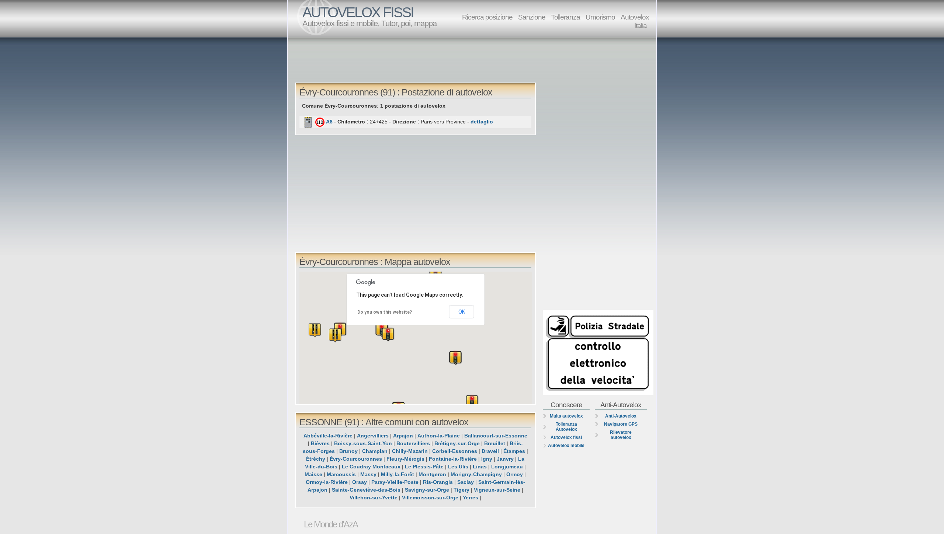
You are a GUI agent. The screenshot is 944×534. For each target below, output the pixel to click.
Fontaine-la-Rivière (453, 459)
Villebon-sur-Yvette (374, 497)
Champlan (375, 451)
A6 (329, 122)
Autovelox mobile (566, 445)
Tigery (461, 490)
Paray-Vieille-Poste (395, 482)
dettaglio (482, 122)
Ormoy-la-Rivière (327, 482)
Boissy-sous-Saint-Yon (363, 443)
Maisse (313, 474)
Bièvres (320, 443)
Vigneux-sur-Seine (497, 490)
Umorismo (600, 17)
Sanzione (531, 17)
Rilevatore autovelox (621, 435)
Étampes (514, 451)
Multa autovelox (566, 416)
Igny (486, 459)
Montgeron (432, 474)
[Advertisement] (474, 59)
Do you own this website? (384, 312)
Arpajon (403, 436)
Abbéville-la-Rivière (328, 436)
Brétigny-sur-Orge (457, 443)
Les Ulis (458, 467)
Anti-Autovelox (620, 416)
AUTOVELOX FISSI (357, 12)
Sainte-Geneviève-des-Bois (366, 490)
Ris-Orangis (438, 482)
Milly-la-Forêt (397, 474)
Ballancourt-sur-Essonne (495, 436)
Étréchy (315, 459)
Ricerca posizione (487, 17)
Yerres (470, 497)
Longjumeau (507, 467)
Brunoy (348, 451)
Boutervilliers (413, 443)
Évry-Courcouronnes (356, 459)
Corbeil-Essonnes (454, 451)
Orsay (359, 482)
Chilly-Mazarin (410, 451)
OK (461, 312)
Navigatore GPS (621, 424)
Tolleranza (565, 17)
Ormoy (514, 474)
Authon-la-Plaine (438, 436)
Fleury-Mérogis (405, 459)
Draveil (490, 451)
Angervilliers (373, 436)
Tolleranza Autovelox (566, 427)
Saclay (465, 482)
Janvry (505, 459)
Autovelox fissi (566, 437)
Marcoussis (341, 474)
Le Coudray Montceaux (371, 467)
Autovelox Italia (635, 21)
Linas (480, 467)
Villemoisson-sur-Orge (430, 497)
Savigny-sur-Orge (427, 490)
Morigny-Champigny (476, 474)
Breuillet (494, 443)
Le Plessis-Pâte (424, 467)
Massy (368, 474)
